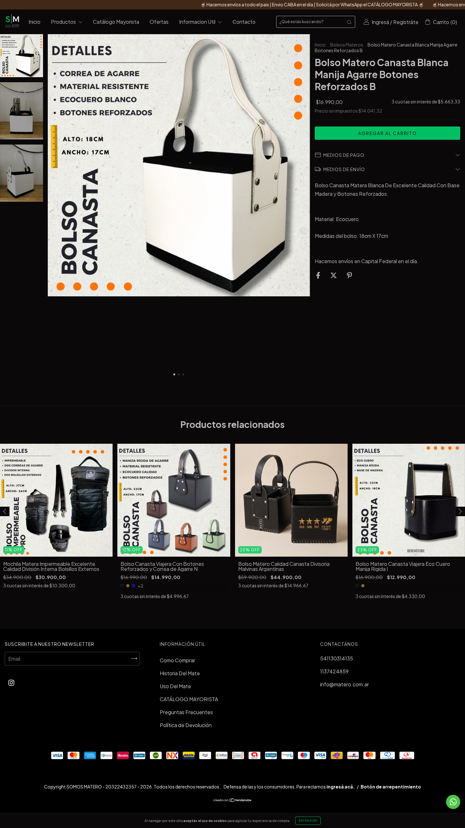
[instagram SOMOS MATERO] (11, 682)
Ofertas (159, 21)
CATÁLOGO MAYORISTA (189, 699)
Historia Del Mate (180, 673)
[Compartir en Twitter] (334, 275)
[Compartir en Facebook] (318, 275)
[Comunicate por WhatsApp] (453, 802)
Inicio (34, 21)
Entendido (308, 820)
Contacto (244, 21)
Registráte (405, 22)
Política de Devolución (186, 725)
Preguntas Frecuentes (186, 712)
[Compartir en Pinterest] (349, 275)
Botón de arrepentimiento (391, 786)
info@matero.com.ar (344, 684)
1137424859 (334, 671)
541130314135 (336, 658)
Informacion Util (197, 21)
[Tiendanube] (232, 800)
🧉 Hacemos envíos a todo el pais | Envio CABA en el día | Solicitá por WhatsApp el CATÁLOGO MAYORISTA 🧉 (261, 4)
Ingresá (380, 22)
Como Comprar (177, 660)
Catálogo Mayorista (116, 21)
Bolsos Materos (346, 44)
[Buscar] (349, 22)
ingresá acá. (340, 786)
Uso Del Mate (175, 686)
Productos (64, 21)
